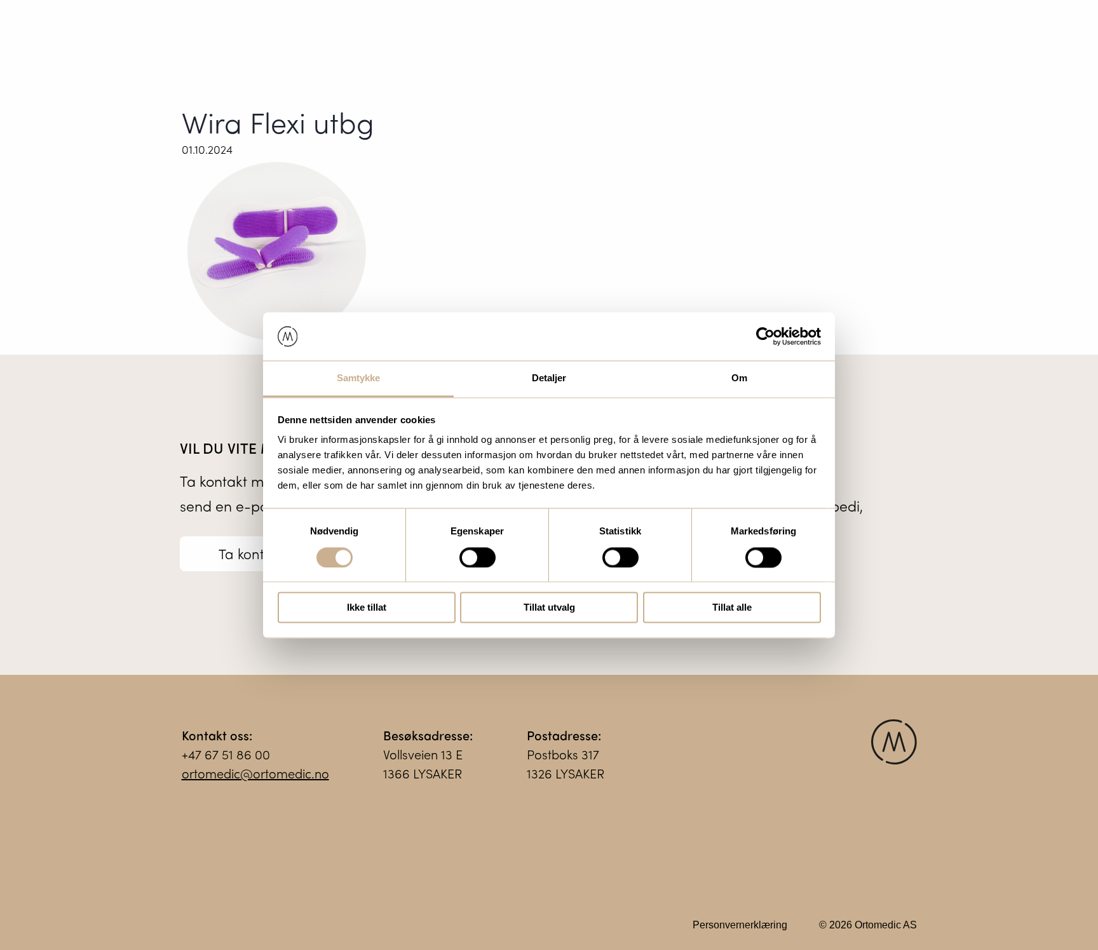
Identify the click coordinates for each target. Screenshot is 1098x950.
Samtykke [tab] (359, 378)
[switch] (477, 557)
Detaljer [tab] (549, 378)
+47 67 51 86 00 (226, 754)
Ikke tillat (366, 607)
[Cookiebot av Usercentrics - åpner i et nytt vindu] (765, 336)
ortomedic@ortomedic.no (255, 773)
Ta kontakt (251, 553)
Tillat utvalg (549, 607)
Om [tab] (739, 378)
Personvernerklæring (740, 924)
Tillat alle (732, 607)
